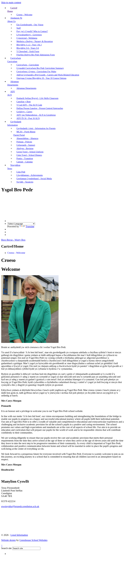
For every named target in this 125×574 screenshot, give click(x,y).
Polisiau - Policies (24, 142)
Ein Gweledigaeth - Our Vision (29, 25)
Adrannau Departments (26, 88)
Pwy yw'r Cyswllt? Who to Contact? (32, 31)
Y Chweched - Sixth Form (27, 51)
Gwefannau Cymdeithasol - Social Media (34, 178)
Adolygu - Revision (24, 148)
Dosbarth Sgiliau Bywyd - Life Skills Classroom (37, 98)
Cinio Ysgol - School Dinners (29, 155)
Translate (30, 226)
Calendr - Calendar (24, 162)
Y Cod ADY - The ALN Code (29, 105)
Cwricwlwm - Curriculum (27, 65)
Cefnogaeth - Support (25, 145)
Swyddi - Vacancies (24, 182)
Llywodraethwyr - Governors (29, 35)
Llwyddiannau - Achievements (29, 175)
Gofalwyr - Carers (24, 112)
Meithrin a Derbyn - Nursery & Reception (34, 41)
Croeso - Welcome (24, 15)
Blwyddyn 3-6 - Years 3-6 (27, 48)
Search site (6, 548)
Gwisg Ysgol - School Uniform (29, 152)
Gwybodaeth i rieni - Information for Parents (35, 128)
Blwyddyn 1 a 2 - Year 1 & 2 (29, 45)
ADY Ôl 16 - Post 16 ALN (28, 118)
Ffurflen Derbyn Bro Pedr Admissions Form (35, 55)
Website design (8, 540)
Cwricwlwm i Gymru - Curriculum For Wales (36, 71)
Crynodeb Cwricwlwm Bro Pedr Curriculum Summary (40, 68)
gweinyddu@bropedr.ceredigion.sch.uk (20, 506)
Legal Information (19, 535)
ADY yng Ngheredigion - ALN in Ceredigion (36, 115)
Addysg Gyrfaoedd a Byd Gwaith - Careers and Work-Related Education (47, 75)
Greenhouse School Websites (33, 540)
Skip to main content (11, 2)
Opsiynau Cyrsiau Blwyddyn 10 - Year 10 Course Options (41, 78)
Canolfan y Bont (23, 102)
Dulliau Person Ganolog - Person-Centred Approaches (39, 108)
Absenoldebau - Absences (27, 138)
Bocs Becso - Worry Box (13, 240)
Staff (18, 28)
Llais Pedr (20, 172)
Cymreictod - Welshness (26, 38)
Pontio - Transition (24, 158)
